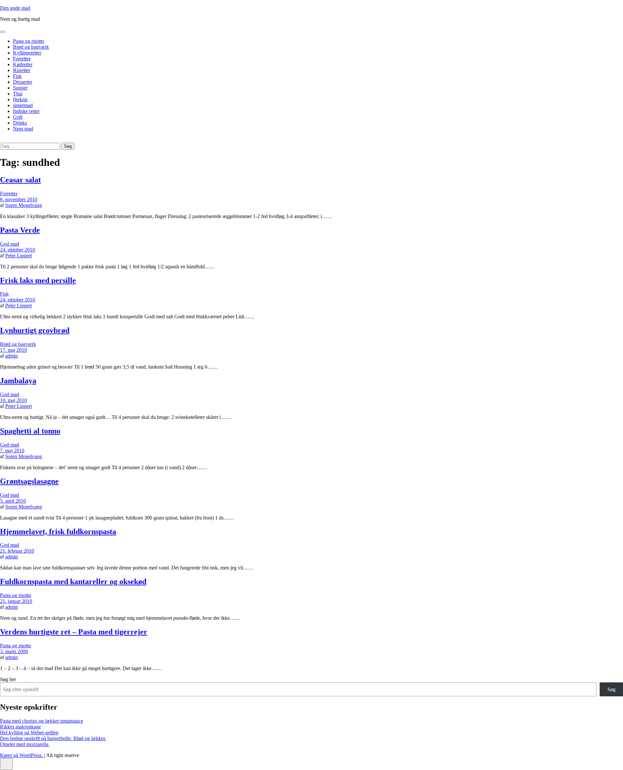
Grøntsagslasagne (29, 481)
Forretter (22, 58)
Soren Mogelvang (23, 205)
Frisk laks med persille (38, 280)
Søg (611, 689)
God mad (9, 244)
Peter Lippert (18, 255)
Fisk (17, 76)
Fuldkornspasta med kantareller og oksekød (73, 581)
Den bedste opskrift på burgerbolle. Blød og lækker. (53, 738)
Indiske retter (26, 111)
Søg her (8, 679)
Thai (17, 93)
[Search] (2, 139)
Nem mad (23, 128)
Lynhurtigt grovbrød (34, 330)
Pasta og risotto (28, 41)
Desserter (22, 82)
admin (11, 356)
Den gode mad (15, 8)
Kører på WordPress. (22, 755)
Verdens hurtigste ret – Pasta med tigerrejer (73, 632)
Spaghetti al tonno (30, 431)
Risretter (21, 70)
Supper (20, 88)
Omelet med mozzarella (25, 744)
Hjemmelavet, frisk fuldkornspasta (58, 531)
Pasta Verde (20, 230)
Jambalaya (18, 380)
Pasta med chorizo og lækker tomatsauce (41, 721)
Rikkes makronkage (20, 726)
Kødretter (22, 64)
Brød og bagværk (31, 47)
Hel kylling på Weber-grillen (29, 732)
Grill (17, 117)
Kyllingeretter (27, 52)
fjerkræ (20, 99)
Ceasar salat (20, 180)
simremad (23, 105)
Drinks (20, 123)
